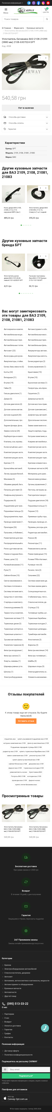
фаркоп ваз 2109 (15, 768)
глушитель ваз (10, 739)
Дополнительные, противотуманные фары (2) (15, 420)
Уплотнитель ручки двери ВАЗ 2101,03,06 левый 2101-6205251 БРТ (13, 278)
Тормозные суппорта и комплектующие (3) (15, 629)
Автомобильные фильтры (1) (39, 345)
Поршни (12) (33, 511)
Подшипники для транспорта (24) (15, 506)
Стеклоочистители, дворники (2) (39, 602)
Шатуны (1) (8, 672)
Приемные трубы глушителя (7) (39, 517)
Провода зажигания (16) (14, 522)
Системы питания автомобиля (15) (15, 591)
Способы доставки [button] (16, 117)
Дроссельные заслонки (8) (39, 420)
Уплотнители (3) (34, 640)
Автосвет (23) (10, 351)
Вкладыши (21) (10, 377)
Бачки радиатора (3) (36, 361)
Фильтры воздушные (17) (14, 650)
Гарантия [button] (12, 129)
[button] (21, 225)
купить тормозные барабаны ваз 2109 (34, 751)
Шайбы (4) (32, 661)
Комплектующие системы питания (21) (15, 458)
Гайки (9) (7, 388)
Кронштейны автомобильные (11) (15, 468)
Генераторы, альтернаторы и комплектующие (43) (39, 388)
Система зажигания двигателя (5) (39, 581)
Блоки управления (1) (37, 367)
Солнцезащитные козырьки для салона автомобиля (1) (39, 591)
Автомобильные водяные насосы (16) (15, 335)
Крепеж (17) (9, 463)
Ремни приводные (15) (37, 554)
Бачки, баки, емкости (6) (14, 367)
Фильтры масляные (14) (38, 650)
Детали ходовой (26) (12, 415)
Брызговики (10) (35, 372)
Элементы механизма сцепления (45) (39, 677)
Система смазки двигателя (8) (39, 586)
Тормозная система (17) (14, 618)
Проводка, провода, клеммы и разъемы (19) (39, 522)
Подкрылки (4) (10, 500)
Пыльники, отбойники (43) (14, 533)
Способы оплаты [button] (16, 123)
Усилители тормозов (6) (14, 645)
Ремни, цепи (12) (11, 559)
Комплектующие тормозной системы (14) (39, 458)
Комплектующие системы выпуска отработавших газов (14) (15, 452)
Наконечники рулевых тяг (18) (39, 479)
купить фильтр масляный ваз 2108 (26, 760)
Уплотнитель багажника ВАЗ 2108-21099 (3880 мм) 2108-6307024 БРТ (13, 829)
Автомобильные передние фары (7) (15, 340)
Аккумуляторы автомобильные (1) (39, 351)
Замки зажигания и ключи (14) (39, 426)
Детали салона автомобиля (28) (15, 410)
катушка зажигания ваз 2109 (14, 743)
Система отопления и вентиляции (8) (15, 586)
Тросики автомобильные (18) (15, 640)
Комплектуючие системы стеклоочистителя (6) (39, 447)
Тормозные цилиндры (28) (39, 629)
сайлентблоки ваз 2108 (18, 764)
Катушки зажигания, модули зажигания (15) (39, 436)
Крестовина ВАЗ (35, 772)
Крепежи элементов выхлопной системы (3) (39, 463)
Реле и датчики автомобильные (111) (15, 549)
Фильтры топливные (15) (38, 656)
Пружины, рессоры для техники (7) (39, 527)
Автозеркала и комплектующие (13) (15, 329)
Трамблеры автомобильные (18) (39, 634)
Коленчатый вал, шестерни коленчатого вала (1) (15, 447)
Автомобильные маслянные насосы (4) (39, 335)
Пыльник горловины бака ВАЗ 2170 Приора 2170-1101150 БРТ (37, 278)
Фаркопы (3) (33, 645)
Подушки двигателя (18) (38, 500)
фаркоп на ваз (34, 780)
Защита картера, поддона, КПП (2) (39, 431)
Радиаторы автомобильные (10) (39, 533)
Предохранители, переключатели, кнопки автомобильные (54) (15, 517)
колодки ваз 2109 (34, 776)
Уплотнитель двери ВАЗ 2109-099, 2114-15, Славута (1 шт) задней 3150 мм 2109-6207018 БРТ (38, 210)
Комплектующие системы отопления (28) (39, 452)
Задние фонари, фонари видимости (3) (15, 426)
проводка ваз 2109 (19, 780)
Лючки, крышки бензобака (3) (15, 474)
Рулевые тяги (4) (35, 565)
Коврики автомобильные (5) (39, 442)
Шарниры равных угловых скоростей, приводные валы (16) (15, 666)
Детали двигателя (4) (13, 404)
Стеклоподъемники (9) (13, 608)
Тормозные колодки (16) (38, 624)
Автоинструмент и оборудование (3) (39, 329)
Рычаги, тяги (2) (34, 570)
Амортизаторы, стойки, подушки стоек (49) (15, 361)
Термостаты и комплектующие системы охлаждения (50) (15, 613)
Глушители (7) (33, 393)
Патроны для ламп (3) (13, 490)
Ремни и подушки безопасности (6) (15, 554)
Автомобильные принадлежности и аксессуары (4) (39, 340)
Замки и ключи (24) (12, 431)
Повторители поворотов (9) (39, 495)
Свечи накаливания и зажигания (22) (15, 581)
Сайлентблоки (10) (12, 575)
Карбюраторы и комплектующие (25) (15, 436)
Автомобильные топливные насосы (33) (15, 345)
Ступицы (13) (33, 608)
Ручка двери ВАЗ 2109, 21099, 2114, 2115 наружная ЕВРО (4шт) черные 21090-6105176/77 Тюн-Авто (12, 210)
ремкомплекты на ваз (18, 772)
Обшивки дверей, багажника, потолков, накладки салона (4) (15, 484)
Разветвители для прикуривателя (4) (15, 538)
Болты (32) (8, 372)
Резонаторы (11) (35, 543)
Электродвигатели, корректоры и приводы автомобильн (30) (39, 672)
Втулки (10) (32, 377)
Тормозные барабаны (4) (38, 618)
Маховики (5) (9, 479)
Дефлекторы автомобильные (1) (39, 415)
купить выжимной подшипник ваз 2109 (33, 739)
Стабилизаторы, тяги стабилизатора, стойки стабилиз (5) (39, 597)
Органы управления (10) (38, 484)
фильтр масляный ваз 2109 (38, 743)
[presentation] (40, 58)
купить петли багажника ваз (26, 785)
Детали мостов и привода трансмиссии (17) (39, 404)
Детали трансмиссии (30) (38, 410)
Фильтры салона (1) (12, 656)
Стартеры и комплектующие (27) (15, 602)
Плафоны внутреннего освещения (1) (15, 495)
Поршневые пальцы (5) (13, 511)
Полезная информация (11, 3)
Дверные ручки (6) (36, 399)
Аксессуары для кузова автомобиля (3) (15, 356)
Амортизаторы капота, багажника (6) (39, 356)
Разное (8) (32, 538)
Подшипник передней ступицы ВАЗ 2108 (26, 747)
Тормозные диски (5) (12, 624)
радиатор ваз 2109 (10, 751)
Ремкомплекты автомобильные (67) (39, 549)
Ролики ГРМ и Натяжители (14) (39, 559)
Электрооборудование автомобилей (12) (15, 677)
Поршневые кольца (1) (37, 506)
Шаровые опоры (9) (36, 666)
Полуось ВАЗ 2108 (18, 776)
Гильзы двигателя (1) (13, 393)
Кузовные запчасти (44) (38, 468)
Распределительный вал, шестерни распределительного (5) (15, 543)
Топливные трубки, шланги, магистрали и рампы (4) (39, 613)
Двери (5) (8, 399)
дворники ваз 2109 (36, 764)
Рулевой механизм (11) (13, 565)
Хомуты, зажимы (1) (12, 661)
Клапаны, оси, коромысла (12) (15, 442)
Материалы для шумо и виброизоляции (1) (39, 474)
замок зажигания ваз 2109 (17, 755)
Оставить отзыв (26, 721)
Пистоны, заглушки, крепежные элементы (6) (39, 490)
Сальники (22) (34, 575)
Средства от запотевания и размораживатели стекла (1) (15, 597)
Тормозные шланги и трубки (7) (15, 634)
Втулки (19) (8, 383)
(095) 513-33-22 (17, 1003)
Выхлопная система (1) (37, 383)
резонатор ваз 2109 (37, 755)
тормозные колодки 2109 (34, 768)
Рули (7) (7, 570)
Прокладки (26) (10, 527)
